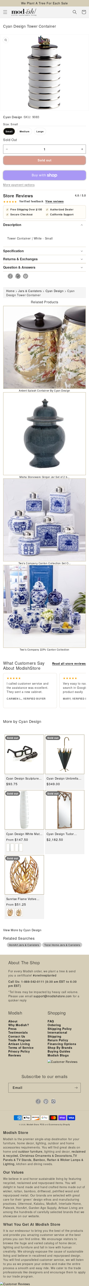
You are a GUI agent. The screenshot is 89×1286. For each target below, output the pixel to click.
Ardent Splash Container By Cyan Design (44, 390)
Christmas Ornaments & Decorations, (46, 1155)
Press (12, 1029)
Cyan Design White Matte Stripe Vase (24, 833)
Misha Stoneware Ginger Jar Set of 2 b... (44, 477)
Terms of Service (21, 1047)
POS (42, 1124)
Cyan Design (12, 117)
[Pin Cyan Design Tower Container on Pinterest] (24, 276)
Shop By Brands (60, 1047)
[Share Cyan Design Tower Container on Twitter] (16, 276)
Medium (25, 131)
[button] (5, 12)
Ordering (54, 1025)
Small (9, 131)
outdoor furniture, (30, 1151)
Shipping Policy (60, 1029)
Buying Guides (59, 1051)
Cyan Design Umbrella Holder (62, 778)
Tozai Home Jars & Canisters (62, 945)
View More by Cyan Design (22, 930)
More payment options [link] (19, 185)
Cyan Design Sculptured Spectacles (23, 778)
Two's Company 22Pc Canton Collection (44, 649)
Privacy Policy (19, 1051)
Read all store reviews (69, 663)
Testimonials (18, 1032)
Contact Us (16, 1036)
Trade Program (19, 1040)
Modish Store (33, 1124)
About (13, 1021)
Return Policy (58, 1040)
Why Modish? (18, 1025)
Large (40, 131)
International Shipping (57, 1034)
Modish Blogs (58, 1055)
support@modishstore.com (53, 996)
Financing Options (62, 1044)
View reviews (54, 201)
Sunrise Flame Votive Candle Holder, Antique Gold (22, 898)
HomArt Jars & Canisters (24, 945)
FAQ (51, 1021)
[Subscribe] (76, 1088)
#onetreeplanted (44, 975)
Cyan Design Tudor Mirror (60, 833)
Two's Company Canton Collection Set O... (44, 563)
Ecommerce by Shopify (59, 1124)
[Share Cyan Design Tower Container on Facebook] (9, 276)
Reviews (14, 1055)
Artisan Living (19, 1044)
